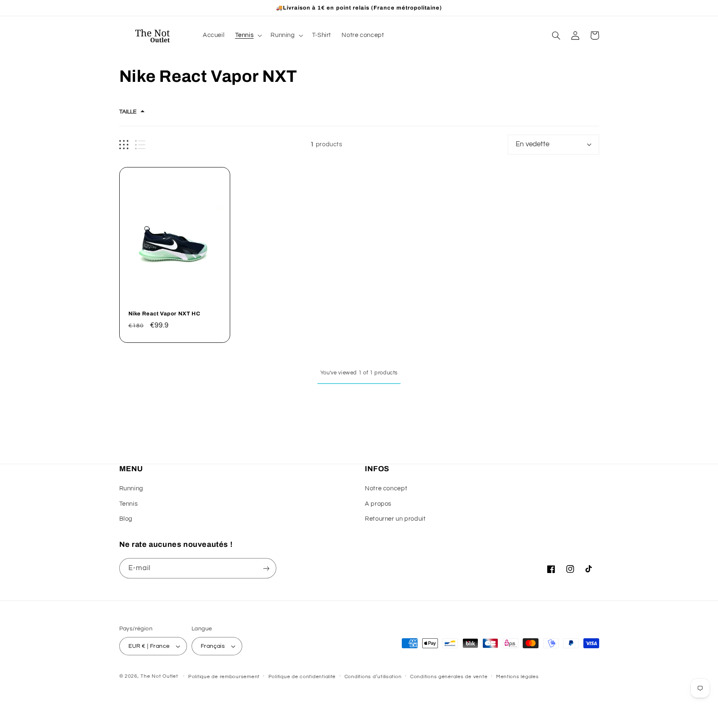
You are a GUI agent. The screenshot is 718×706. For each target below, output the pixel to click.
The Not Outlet (159, 676)
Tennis (128, 504)
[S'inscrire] (265, 568)
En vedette (532, 144)
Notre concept (386, 488)
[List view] (140, 145)
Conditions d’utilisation (373, 676)
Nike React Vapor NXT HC (164, 314)
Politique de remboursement (224, 676)
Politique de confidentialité (302, 676)
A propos (378, 504)
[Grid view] (123, 145)
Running (131, 488)
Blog (126, 519)
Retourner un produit (395, 519)
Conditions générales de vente (448, 676)
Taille (128, 112)
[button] (248, 35)
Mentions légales (517, 676)
